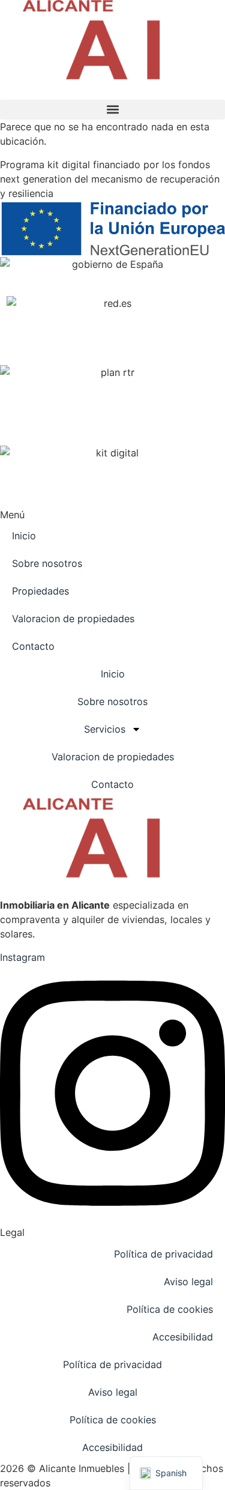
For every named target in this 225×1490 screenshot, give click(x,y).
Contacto (33, 646)
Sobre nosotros (47, 563)
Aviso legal (188, 1282)
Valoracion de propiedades (73, 619)
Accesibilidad (182, 1337)
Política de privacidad (163, 1254)
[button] (112, 110)
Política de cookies (170, 1309)
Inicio (24, 536)
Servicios (104, 729)
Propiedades (40, 591)
